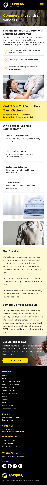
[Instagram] (4, 466)
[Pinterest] (20, 466)
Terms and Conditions (10, 409)
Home (4, 375)
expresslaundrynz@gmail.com (13, 432)
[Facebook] (10, 466)
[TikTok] (15, 466)
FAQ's (4, 397)
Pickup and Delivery (9, 387)
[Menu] (41, 5)
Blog (4, 403)
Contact (5, 400)
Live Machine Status (9, 393)
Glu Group (37, 480)
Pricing (4, 378)
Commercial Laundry (9, 390)
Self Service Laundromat (11, 381)
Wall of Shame (7, 406)
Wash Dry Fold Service (10, 384)
